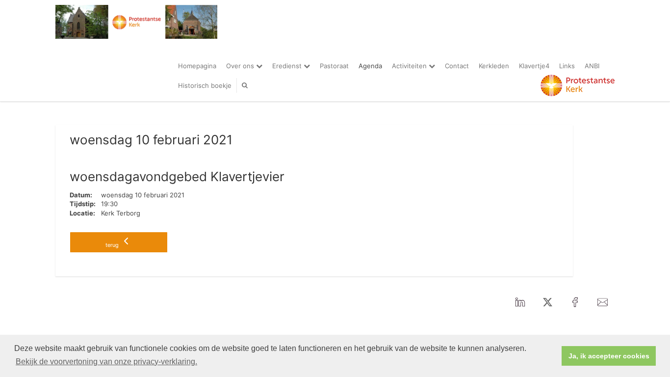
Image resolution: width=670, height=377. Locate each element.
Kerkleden (494, 66)
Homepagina (197, 66)
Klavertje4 (534, 66)
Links (567, 66)
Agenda (370, 66)
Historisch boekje (205, 85)
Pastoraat (334, 66)
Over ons (241, 66)
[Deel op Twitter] (547, 302)
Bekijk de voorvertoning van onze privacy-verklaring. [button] (106, 361)
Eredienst (288, 66)
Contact (457, 66)
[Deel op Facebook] (575, 302)
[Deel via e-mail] (602, 302)
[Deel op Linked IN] (520, 302)
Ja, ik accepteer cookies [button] (608, 356)
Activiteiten (410, 66)
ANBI (592, 66)
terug (112, 245)
